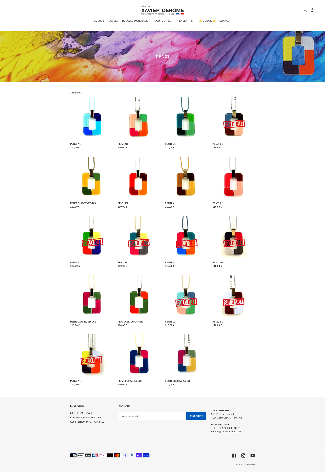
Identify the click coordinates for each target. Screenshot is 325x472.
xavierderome (249, 464)
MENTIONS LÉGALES (82, 413)
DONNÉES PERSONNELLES (85, 417)
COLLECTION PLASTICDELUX (87, 422)
